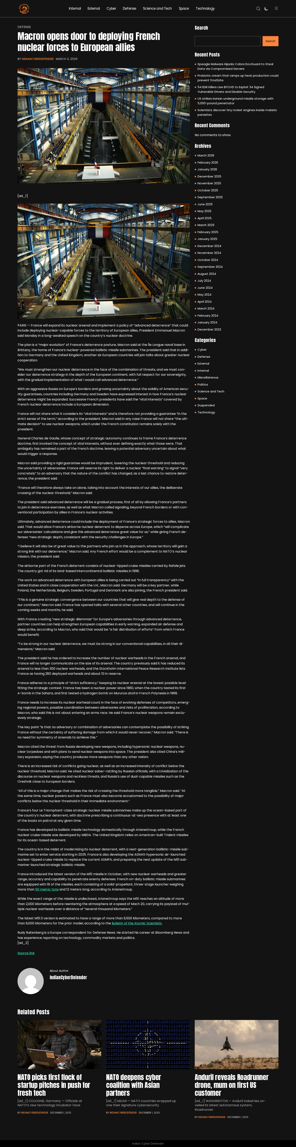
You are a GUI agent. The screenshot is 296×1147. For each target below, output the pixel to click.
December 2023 (209, 329)
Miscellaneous (208, 377)
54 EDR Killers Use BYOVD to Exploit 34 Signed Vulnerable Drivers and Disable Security (231, 89)
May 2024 (204, 294)
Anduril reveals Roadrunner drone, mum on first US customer (231, 1085)
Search (201, 27)
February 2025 (208, 232)
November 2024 (209, 253)
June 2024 (205, 288)
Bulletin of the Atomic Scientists (137, 923)
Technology (205, 8)
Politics (203, 384)
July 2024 (204, 280)
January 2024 (207, 322)
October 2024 (208, 260)
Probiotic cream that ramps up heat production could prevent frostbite (238, 77)
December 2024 (209, 246)
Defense (129, 8)
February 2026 (208, 162)
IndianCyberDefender (38, 59)
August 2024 (207, 274)
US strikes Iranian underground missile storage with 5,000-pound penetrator (235, 100)
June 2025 (205, 204)
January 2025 (207, 239)
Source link (26, 953)
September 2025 (210, 197)
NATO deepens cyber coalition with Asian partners (133, 1085)
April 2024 (205, 301)
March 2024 (206, 308)
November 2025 (209, 183)
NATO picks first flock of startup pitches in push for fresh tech (54, 1085)
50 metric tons (47, 889)
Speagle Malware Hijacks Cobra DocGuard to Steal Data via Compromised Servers (235, 66)
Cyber (111, 8)
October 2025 (208, 190)
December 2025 (209, 176)
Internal (75, 8)
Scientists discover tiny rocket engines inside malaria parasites (237, 112)
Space (184, 8)
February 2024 (208, 315)
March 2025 (206, 225)
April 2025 (205, 218)
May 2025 (204, 211)
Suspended (206, 405)
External (94, 8)
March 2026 (206, 155)
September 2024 (210, 267)
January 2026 (207, 169)
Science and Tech (157, 8)
